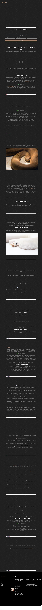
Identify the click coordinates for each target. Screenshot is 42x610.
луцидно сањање (30, 548)
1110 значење (8, 347)
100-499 (2, 585)
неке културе (27, 81)
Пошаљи (21, 40)
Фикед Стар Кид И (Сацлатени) (31, 584)
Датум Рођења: (21, 35)
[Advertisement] (21, 21)
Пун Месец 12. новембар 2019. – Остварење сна (33, 579)
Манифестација (3, 584)
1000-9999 (18, 591)
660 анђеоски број (9, 433)
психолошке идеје (11, 86)
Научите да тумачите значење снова (32, 585)
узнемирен (31, 188)
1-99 (1, 583)
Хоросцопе (18, 586)
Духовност (2, 582)
